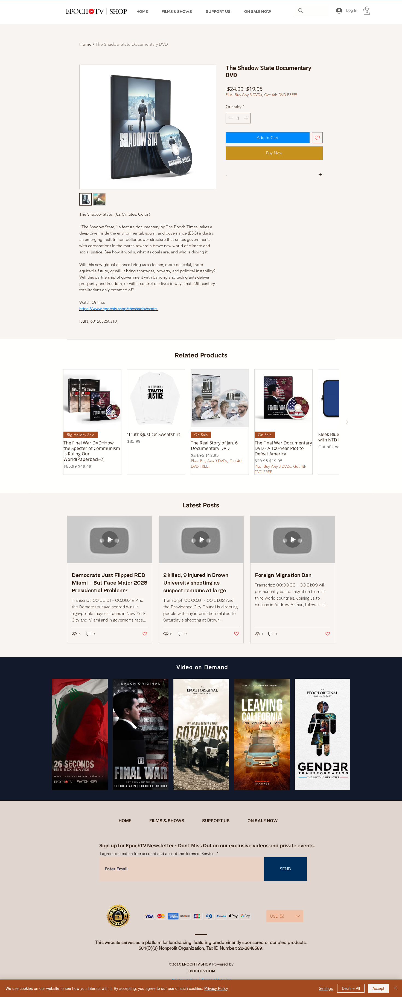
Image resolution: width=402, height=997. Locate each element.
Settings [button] (326, 988)
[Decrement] (230, 118)
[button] (366, 11)
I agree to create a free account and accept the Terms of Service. (157, 853)
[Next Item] (340, 734)
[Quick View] (92, 398)
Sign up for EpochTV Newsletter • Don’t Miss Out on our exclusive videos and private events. (207, 845)
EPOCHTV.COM (201, 971)
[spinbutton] (238, 118)
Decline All (351, 988)
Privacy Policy (216, 988)
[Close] (395, 988)
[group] (201, 422)
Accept (378, 988)
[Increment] (246, 118)
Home (85, 44)
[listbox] (284, 916)
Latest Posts (200, 505)
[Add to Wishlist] (317, 137)
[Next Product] (346, 422)
